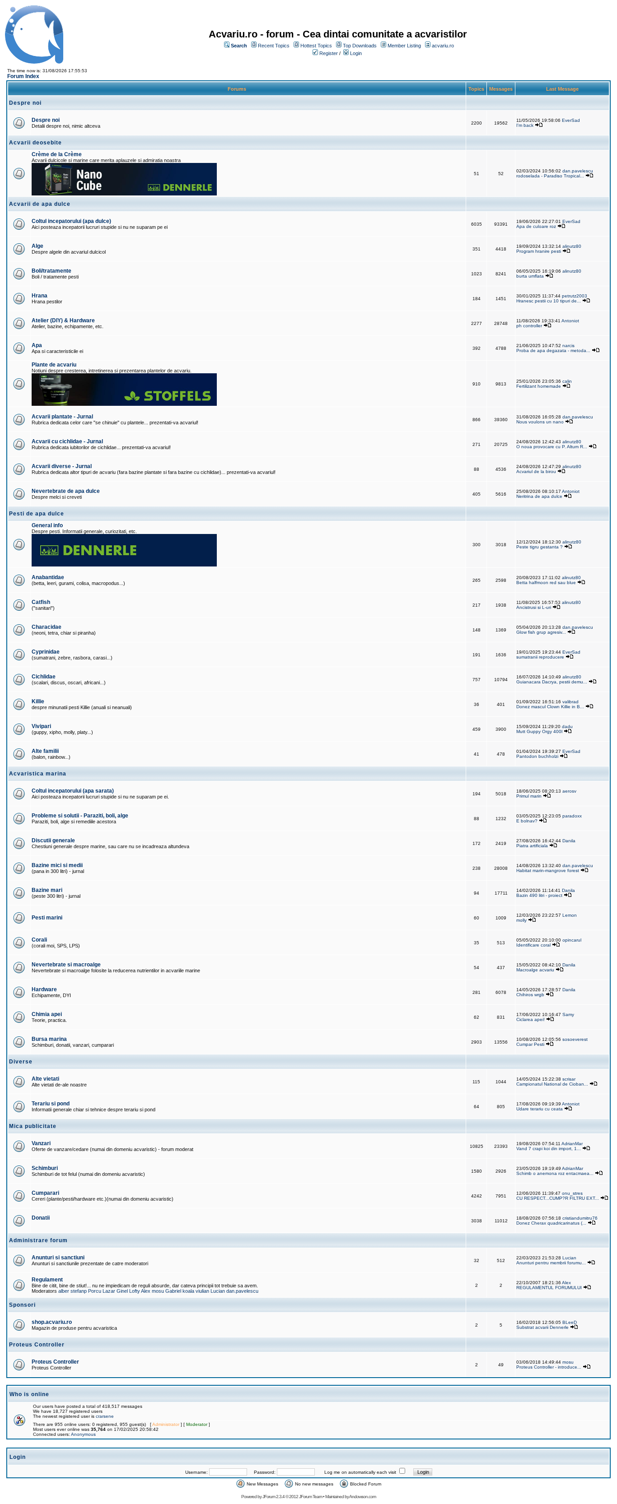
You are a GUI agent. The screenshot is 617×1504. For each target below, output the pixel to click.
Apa (37, 345)
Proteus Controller (55, 1362)
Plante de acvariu (54, 365)
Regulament (47, 1280)
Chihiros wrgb (530, 994)
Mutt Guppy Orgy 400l (539, 731)
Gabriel (173, 1291)
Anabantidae (48, 577)
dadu (567, 726)
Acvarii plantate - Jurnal (62, 416)
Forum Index (23, 76)
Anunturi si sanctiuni (58, 1257)
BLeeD (569, 1322)
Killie (38, 701)
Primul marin (529, 796)
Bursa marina (49, 1039)
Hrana (39, 295)
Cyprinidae (46, 652)
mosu (158, 1291)
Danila (568, 840)
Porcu (94, 1291)
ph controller (529, 325)
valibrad (570, 701)
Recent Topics (274, 45)
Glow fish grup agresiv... (541, 632)
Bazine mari (47, 890)
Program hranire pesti (538, 251)
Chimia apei (47, 1014)
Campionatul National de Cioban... (552, 1084)
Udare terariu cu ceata (539, 1108)
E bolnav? (527, 820)
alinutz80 (571, 246)
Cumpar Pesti (530, 1044)
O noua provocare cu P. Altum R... (551, 446)
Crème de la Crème (57, 154)
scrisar (568, 1079)
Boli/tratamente (51, 271)
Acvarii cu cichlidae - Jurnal (67, 441)
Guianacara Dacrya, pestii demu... (551, 681)
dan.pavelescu (577, 170)
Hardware (44, 989)
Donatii (41, 1218)
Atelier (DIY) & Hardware (63, 320)
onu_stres (572, 1193)
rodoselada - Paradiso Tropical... (550, 175)
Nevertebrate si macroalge (66, 964)
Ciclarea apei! (531, 1019)
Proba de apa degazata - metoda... (553, 350)
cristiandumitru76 (580, 1218)
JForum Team (310, 1496)
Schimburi (45, 1168)
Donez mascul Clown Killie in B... (550, 706)
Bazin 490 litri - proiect (539, 895)
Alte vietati (45, 1079)
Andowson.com (362, 1496)
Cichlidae (44, 676)
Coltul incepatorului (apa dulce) (71, 221)
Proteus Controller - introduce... (548, 1367)
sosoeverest (575, 1039)
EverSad (571, 120)
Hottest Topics (316, 45)
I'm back (524, 125)
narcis (568, 345)
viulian (202, 1291)
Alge (37, 246)
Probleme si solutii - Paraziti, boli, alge (80, 815)
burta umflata (530, 276)
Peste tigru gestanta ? (540, 546)
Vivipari (41, 726)
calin (567, 381)
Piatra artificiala (532, 845)
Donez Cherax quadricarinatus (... (551, 1223)
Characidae (46, 627)
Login (356, 53)
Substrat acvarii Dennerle (542, 1327)
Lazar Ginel (115, 1291)
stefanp (78, 1291)
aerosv (569, 791)
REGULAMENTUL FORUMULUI (549, 1287)
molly (521, 920)
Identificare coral (533, 944)
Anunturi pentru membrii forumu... (551, 1262)
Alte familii (45, 751)
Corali (39, 940)
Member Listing (404, 45)
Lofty (134, 1291)
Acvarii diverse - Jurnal (62, 466)
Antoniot (570, 320)
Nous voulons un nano (540, 421)
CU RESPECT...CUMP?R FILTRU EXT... (557, 1198)
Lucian (569, 1257)
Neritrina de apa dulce (539, 496)
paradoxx (572, 815)
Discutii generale (53, 840)
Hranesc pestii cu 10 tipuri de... (548, 300)
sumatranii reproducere (540, 657)
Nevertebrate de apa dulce (66, 491)
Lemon (569, 915)
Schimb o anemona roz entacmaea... (555, 1173)
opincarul (571, 940)
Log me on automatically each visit (360, 1472)
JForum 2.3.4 (273, 1496)
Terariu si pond (51, 1103)
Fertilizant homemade (538, 386)
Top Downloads (360, 45)
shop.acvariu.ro (52, 1322)
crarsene (105, 1416)
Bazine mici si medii (57, 865)
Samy (568, 1014)
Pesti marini (47, 917)
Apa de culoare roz (536, 226)
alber (63, 1291)
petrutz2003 (574, 295)
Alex (145, 1291)
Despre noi (46, 120)
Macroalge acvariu (535, 969)
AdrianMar (572, 1143)
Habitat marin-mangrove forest (547, 870)
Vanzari (41, 1143)
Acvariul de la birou (536, 471)
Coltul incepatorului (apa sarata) (73, 791)
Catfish (41, 602)
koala (188, 1291)
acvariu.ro (443, 45)
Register (328, 53)
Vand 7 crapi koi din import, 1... (548, 1148)
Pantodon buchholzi (537, 756)
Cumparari (45, 1193)
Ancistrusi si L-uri (533, 607)
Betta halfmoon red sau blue (546, 582)
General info (47, 525)
